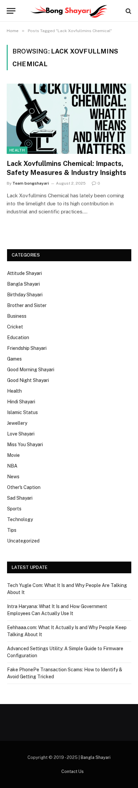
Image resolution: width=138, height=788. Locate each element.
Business (16, 316)
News (13, 476)
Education (18, 337)
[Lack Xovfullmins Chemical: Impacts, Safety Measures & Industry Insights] (69, 119)
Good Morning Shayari (30, 369)
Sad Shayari (19, 498)
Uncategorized (23, 541)
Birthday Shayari (25, 294)
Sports (14, 508)
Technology (20, 519)
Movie (13, 455)
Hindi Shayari (21, 401)
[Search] (127, 10)
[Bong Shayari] (69, 11)
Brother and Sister (27, 305)
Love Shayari (20, 433)
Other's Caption (24, 487)
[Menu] (11, 10)
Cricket (15, 326)
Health (17, 150)
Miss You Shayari (25, 444)
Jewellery (17, 423)
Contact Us (72, 771)
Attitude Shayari (24, 273)
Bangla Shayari (23, 284)
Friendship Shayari (27, 348)
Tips (11, 530)
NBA (12, 466)
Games (14, 359)
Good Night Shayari (28, 380)
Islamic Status (22, 412)
